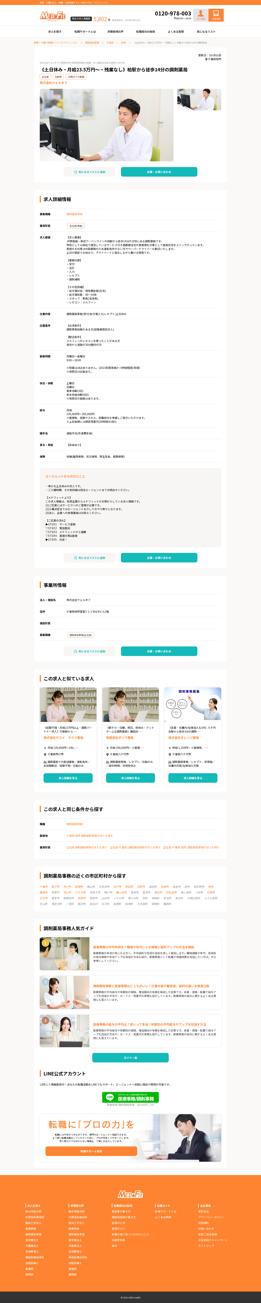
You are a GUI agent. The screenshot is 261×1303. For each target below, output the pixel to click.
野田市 (129, 887)
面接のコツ (118, 1228)
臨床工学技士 (33, 1223)
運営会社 (203, 1211)
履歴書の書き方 (121, 1211)
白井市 (44, 898)
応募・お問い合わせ (159, 172)
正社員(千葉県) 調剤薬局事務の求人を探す (135, 847)
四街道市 (171, 892)
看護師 (29, 1269)
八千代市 (80, 892)
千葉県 (110, 42)
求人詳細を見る (68, 778)
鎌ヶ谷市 (121, 892)
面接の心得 (118, 1223)
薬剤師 (29, 1274)
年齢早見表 (118, 1240)
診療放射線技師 (34, 1217)
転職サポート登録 (91, 1151)
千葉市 (44, 887)
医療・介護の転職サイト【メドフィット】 (56, 42)
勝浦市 (44, 892)
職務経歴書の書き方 (124, 1217)
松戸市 (117, 887)
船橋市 (79, 887)
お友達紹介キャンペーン (212, 1240)
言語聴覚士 (32, 1251)
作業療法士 (32, 1246)
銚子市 (56, 887)
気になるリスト (206, 31)
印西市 (211, 892)
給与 (114, 1246)
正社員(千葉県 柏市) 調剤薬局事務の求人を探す (191, 847)
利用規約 (203, 1223)
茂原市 (141, 887)
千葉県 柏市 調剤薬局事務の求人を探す (89, 836)
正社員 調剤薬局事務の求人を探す (86, 847)
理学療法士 (32, 1240)
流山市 (67, 892)
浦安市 (158, 892)
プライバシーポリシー (211, 1217)
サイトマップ (206, 1246)
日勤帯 (58, 76)
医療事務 (30, 1228)
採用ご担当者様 (207, 1234)
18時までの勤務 (76, 76)
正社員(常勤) (76, 225)
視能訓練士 (32, 1263)
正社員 (45, 76)
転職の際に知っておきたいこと (130, 1234)
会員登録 (216, 18)
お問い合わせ (212, 6)
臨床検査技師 (33, 1211)
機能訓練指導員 (34, 1257)
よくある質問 (176, 31)
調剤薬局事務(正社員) (81, 635)
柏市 (123, 42)
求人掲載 (201, 18)
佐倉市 (165, 887)
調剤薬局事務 (92, 42)
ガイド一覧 (130, 1058)
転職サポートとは (85, 31)
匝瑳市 (82, 898)
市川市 (67, 887)
